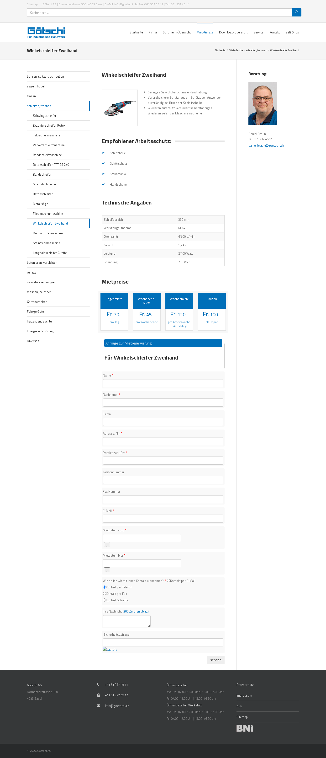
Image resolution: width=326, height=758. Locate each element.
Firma (107, 414)
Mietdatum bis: (114, 555)
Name (108, 375)
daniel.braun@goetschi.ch (266, 145)
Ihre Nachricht (126, 611)
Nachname (111, 394)
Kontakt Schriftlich (118, 600)
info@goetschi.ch (117, 705)
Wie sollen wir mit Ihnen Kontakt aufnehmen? (134, 580)
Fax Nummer (111, 491)
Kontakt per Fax (116, 593)
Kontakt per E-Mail (182, 580)
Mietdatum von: (114, 530)
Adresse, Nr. (112, 433)
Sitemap (32, 4)
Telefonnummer (113, 472)
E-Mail (108, 510)
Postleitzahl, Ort (115, 452)
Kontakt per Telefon (119, 587)
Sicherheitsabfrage (117, 634)
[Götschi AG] (47, 32)
